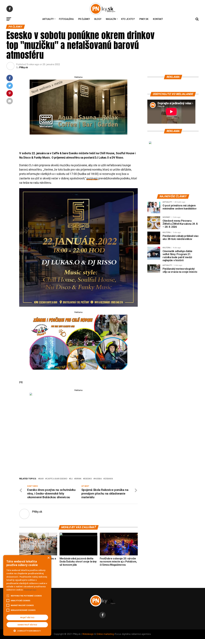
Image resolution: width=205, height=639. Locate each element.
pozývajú (92, 178)
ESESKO (88, 479)
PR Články (84, 19)
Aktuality (48, 19)
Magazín (111, 19)
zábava (109, 479)
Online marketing (105, 634)
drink (78, 479)
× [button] (48, 558)
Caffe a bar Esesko (56, 479)
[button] (27, 630)
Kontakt (158, 19)
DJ (71, 479)
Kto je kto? (128, 19)
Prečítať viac (30, 590)
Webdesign (88, 634)
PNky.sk (143, 19)
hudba (98, 479)
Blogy (97, 19)
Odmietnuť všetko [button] (27, 624)
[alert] (27, 595)
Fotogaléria (66, 19)
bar (41, 479)
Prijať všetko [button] (27, 617)
